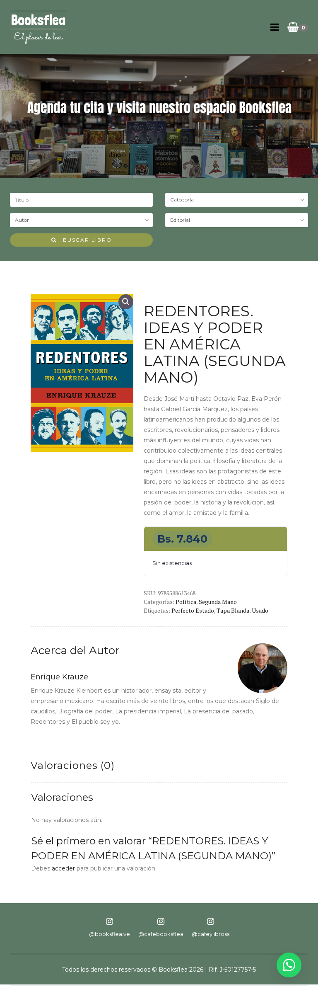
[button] (125, 301)
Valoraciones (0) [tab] (73, 765)
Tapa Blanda (233, 610)
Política (186, 602)
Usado (260, 610)
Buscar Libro (84, 240)
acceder (63, 868)
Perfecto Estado (192, 610)
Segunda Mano (218, 602)
